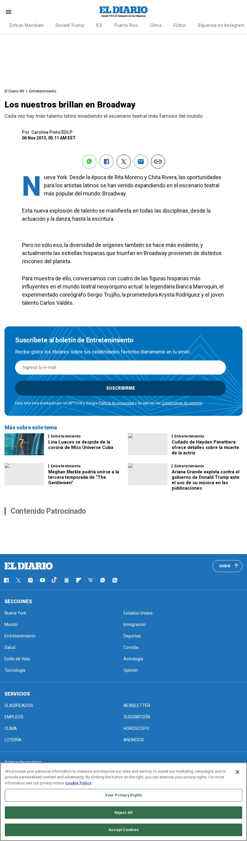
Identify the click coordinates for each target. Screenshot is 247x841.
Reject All (123, 812)
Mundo (11, 624)
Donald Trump (70, 25)
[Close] (237, 772)
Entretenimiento (42, 91)
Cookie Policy (78, 783)
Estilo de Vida (17, 658)
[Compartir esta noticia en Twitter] (124, 161)
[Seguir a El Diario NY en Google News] (67, 580)
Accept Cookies (123, 829)
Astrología (133, 658)
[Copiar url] (158, 161)
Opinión (131, 670)
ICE (99, 25)
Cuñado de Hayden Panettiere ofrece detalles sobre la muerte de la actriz (205, 447)
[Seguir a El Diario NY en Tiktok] (54, 580)
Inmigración (135, 624)
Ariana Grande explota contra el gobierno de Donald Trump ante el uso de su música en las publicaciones (205, 480)
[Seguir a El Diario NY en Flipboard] (79, 580)
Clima (155, 25)
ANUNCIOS (134, 739)
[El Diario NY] (123, 11)
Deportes (132, 636)
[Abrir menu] (8, 12)
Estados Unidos (138, 613)
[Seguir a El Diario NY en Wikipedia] (91, 580)
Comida (131, 647)
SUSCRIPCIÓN (137, 717)
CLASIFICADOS (19, 705)
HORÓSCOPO (136, 728)
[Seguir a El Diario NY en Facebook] (6, 580)
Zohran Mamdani (26, 25)
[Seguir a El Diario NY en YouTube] (42, 580)
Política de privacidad (116, 403)
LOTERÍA (13, 739)
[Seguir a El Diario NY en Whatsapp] (103, 580)
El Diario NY (14, 91)
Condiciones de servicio (182, 403)
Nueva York (15, 613)
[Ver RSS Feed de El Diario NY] (115, 580)
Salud (10, 647)
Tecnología (15, 670)
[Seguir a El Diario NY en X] (18, 580)
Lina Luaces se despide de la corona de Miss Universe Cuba (80, 444)
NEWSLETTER (137, 705)
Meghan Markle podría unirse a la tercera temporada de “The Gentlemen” (83, 477)
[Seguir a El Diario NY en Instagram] (30, 580)
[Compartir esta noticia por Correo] (141, 161)
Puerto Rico (126, 25)
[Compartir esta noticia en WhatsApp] (89, 161)
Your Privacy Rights (123, 795)
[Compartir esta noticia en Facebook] (106, 161)
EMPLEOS (14, 717)
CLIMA (11, 728)
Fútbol (180, 25)
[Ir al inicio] (29, 566)
